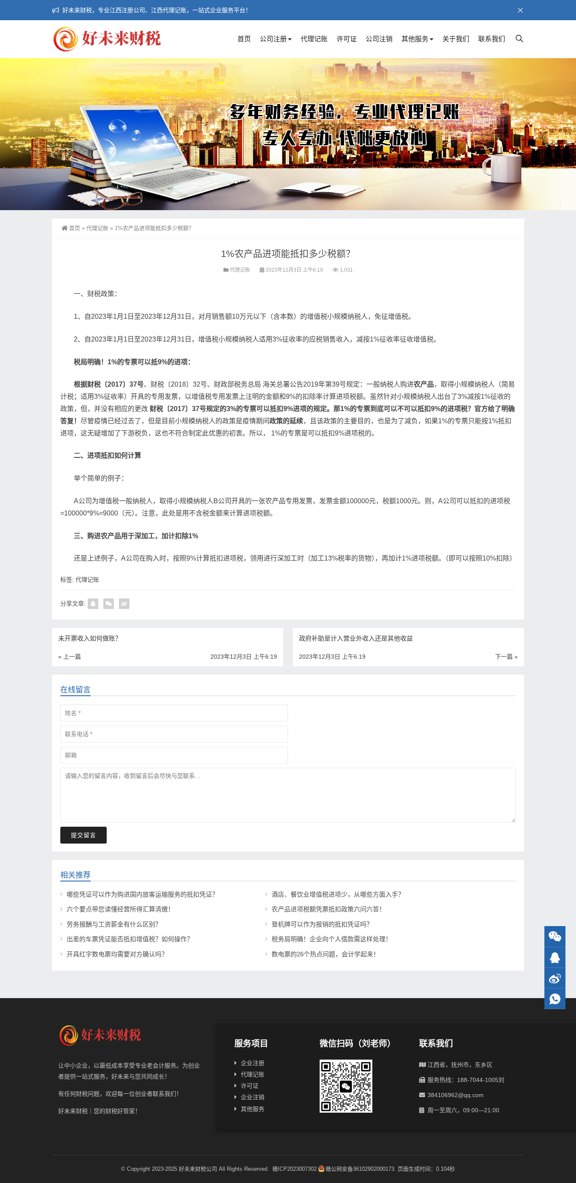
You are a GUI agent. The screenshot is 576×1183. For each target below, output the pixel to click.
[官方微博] (554, 978)
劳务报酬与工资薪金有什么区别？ (114, 924)
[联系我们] (554, 957)
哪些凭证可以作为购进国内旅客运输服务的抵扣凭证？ (142, 894)
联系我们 (491, 39)
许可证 (346, 39)
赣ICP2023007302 (294, 1169)
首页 (244, 39)
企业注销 (252, 1097)
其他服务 (414, 39)
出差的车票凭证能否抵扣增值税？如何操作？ (130, 939)
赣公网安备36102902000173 (360, 1169)
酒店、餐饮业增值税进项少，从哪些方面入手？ (338, 894)
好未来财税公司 (198, 1169)
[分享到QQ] (93, 603)
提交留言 (83, 835)
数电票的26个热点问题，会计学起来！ (326, 954)
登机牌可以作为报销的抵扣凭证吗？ (322, 924)
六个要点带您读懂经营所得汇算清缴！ (120, 909)
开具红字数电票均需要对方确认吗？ (117, 954)
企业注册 (252, 1063)
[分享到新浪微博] (124, 603)
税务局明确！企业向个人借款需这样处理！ (332, 939)
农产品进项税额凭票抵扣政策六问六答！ (328, 909)
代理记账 (314, 39)
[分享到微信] (108, 603)
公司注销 (379, 39)
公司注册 (273, 39)
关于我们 (455, 39)
